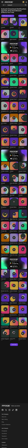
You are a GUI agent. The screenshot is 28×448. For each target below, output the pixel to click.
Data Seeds (4, 438)
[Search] (25, 5)
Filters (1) (21, 15)
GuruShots (4, 433)
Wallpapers (4, 445)
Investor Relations (6, 424)
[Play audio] (5, 22)
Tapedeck (4, 436)
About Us (4, 416)
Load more (14, 344)
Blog (3, 422)
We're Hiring (5, 419)
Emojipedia (4, 430)
